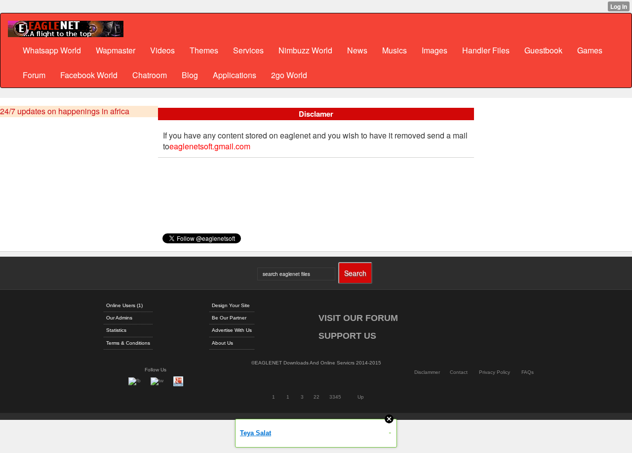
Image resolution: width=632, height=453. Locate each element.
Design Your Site (231, 305)
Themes (204, 50)
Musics (394, 50)
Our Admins (119, 317)
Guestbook (543, 50)
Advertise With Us (232, 330)
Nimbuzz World (305, 50)
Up (360, 397)
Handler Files (486, 50)
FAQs (527, 372)
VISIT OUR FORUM (358, 318)
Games (589, 50)
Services (248, 50)
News (357, 50)
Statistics (116, 330)
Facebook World (89, 75)
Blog (190, 75)
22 (316, 397)
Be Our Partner (229, 317)
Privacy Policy (494, 372)
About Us (222, 343)
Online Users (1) (124, 305)
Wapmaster (115, 50)
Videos (162, 50)
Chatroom (149, 75)
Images (434, 50)
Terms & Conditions (128, 343)
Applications (234, 75)
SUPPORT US (347, 336)
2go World (289, 75)
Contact (459, 372)
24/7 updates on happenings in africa (64, 111)
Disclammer (427, 372)
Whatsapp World (52, 50)
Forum (34, 75)
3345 (335, 397)
